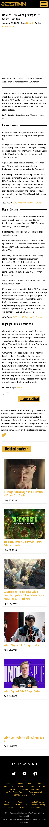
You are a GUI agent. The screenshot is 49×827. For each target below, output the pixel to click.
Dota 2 (29, 23)
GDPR (10, 807)
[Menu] (44, 4)
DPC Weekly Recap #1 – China (27, 202)
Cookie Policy (35, 807)
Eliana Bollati (8, 26)
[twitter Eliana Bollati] (4, 434)
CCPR (21, 807)
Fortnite (42, 786)
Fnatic (19, 387)
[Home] (13, 4)
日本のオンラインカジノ (24, 795)
